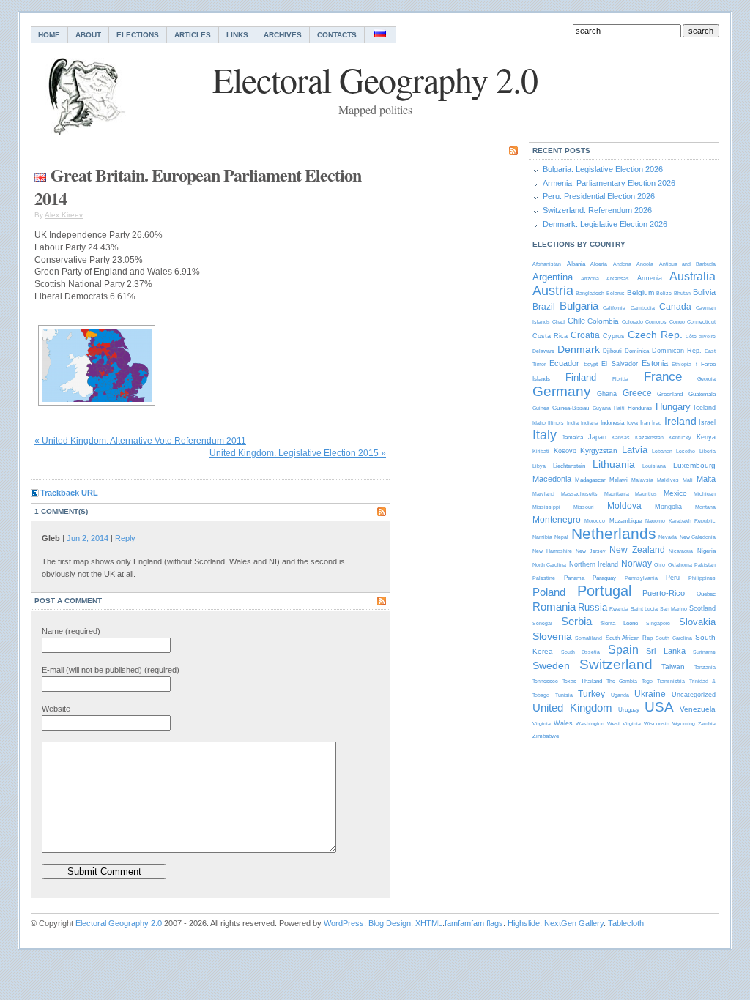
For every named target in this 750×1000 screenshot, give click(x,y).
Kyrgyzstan (598, 451)
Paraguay (604, 578)
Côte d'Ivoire (701, 336)
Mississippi (546, 507)
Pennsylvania (641, 578)
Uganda (620, 695)
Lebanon (662, 451)
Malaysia (642, 479)
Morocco (594, 520)
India (573, 422)
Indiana (589, 422)
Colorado (632, 321)
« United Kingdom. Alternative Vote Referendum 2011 (140, 441)
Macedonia (551, 478)
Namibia (542, 537)
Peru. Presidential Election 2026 (599, 196)
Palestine (543, 578)
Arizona (590, 278)
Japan (597, 437)
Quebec (706, 594)
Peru (673, 577)
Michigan (705, 493)
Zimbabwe (545, 736)
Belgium (640, 292)
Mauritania (616, 493)
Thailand (591, 681)
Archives (283, 35)
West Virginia (623, 723)
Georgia (706, 378)
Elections (137, 35)
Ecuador (564, 363)
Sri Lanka (666, 650)
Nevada (667, 537)
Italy (544, 435)
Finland (580, 377)
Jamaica (572, 437)
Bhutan (682, 293)
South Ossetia (581, 651)
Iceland (705, 407)
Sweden (551, 665)
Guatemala (702, 394)
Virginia (541, 723)
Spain (623, 649)
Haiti (619, 408)
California (614, 307)
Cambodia (643, 307)
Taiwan (673, 667)
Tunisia (564, 695)
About (88, 35)
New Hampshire (552, 550)
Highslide (524, 923)
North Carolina (549, 564)
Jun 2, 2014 (87, 538)
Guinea (540, 408)
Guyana (602, 408)
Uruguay (628, 709)
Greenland (670, 394)
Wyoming (683, 723)
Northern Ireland (593, 564)
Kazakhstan (649, 437)
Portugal (604, 591)
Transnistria (671, 681)
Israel (707, 422)
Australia (692, 276)
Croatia (585, 335)
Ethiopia (681, 364)
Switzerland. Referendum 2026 (597, 210)
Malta (706, 478)
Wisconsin (656, 723)
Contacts (337, 35)
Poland (548, 592)
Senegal (542, 623)
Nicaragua (681, 550)
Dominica (637, 351)
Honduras (640, 408)
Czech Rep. (655, 334)
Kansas (621, 437)
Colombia (603, 321)
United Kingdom (572, 707)
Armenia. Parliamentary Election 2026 (609, 183)
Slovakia (697, 621)
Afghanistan (546, 263)
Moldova (624, 506)
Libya (539, 466)
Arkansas (617, 278)
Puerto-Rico (663, 593)
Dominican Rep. (677, 350)
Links (237, 35)
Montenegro (556, 520)
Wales (563, 723)
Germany (561, 391)
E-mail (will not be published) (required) (110, 669)
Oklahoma (680, 564)
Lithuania (614, 464)
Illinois (556, 422)
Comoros (656, 321)
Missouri (583, 507)
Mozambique (625, 521)
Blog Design (389, 923)
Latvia (634, 449)
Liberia (707, 451)
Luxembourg (694, 465)
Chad (558, 321)
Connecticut (701, 321)
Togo (647, 681)
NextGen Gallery (574, 923)
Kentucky (680, 437)
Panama (574, 578)
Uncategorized (694, 694)
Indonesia (612, 422)
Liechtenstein (569, 466)
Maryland (543, 493)
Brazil (543, 307)
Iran (645, 422)
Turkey (591, 694)
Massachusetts (579, 493)
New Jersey (591, 550)
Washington (590, 723)
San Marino (673, 608)
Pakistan (705, 564)
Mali (688, 479)
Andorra (622, 263)
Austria (552, 290)
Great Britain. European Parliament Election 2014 (197, 186)
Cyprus (614, 336)
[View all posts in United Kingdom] (40, 174)
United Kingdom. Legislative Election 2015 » (297, 453)
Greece (637, 393)
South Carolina (673, 638)
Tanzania (705, 667)
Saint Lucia (644, 608)
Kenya (706, 437)
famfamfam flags (474, 923)
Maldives (668, 479)
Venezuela (698, 709)
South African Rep (629, 638)
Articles (192, 35)
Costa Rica (550, 336)
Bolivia (704, 292)
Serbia (576, 621)
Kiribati (540, 451)
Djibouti (612, 351)
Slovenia (552, 636)
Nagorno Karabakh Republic (680, 520)
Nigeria (706, 551)
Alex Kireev (64, 215)
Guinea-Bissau (570, 408)
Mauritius (646, 493)
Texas (569, 681)
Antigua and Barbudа (687, 263)
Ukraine (650, 694)
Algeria (598, 263)
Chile (576, 320)
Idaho (539, 422)
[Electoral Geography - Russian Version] (380, 34)
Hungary (673, 406)
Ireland (680, 421)
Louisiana (654, 466)
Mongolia (668, 506)
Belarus (615, 293)
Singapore (658, 623)
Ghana (607, 394)
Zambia (707, 723)
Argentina (552, 277)
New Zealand (637, 550)
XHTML (428, 923)
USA (659, 706)
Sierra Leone (619, 623)
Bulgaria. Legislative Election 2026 (603, 169)
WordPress (344, 923)
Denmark (578, 349)
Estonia (655, 363)
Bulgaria (579, 305)
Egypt (591, 364)
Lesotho (685, 451)
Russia (592, 607)
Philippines (702, 578)
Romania (554, 606)
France (663, 377)
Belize (664, 293)
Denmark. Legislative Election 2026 (605, 224)
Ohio (659, 564)
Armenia (649, 278)
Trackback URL (69, 492)
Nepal (561, 537)
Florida (620, 378)
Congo (677, 321)
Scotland (702, 608)
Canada (675, 307)
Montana (705, 507)
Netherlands (613, 533)
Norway (636, 564)
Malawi (618, 480)
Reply (125, 538)
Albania (576, 264)
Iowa (632, 422)
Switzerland (616, 664)
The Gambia (621, 681)
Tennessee (545, 681)
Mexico (675, 493)
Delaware (543, 351)
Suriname (704, 651)
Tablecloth (626, 923)
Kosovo (565, 451)
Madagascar (590, 480)
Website (56, 708)
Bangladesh (590, 293)
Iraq (656, 422)
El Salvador (619, 363)
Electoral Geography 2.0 (118, 923)
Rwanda (618, 608)
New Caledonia (698, 537)
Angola (644, 263)
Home (49, 35)
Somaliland (588, 638)
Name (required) (71, 631)
